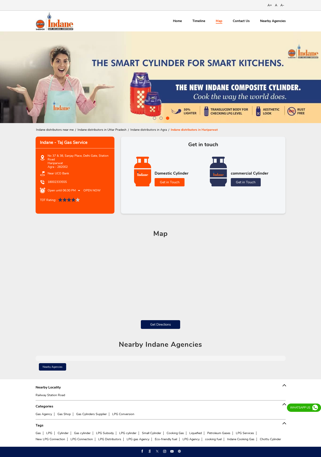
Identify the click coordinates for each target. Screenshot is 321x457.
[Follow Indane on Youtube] (171, 451)
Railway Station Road (50, 395)
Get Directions (160, 324)
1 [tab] (154, 118)
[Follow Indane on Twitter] (157, 451)
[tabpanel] (160, 77)
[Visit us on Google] (149, 451)
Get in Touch (169, 182)
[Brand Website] (179, 451)
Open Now (91, 190)
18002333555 (57, 182)
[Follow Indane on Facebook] (142, 451)
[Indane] (54, 21)
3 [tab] (167, 118)
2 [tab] (160, 118)
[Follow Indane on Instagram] (164, 451)
